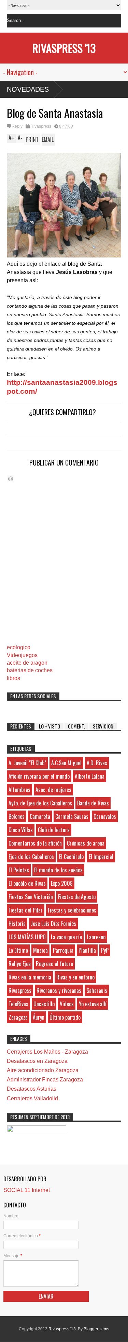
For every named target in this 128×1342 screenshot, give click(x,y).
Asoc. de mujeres (53, 789)
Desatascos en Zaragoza (37, 1061)
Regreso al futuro (54, 964)
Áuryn (38, 1017)
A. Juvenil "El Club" (27, 763)
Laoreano (96, 937)
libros (13, 678)
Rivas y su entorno (75, 977)
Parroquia (63, 950)
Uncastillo (44, 1004)
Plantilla (87, 950)
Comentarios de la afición (35, 843)
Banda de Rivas (93, 803)
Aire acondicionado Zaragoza (43, 1070)
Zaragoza (18, 1017)
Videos (67, 1004)
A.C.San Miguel (66, 763)
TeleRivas (18, 1004)
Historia (17, 923)
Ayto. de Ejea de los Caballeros (40, 803)
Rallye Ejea (20, 964)
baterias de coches (30, 670)
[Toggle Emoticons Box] (10, 478)
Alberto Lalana (89, 776)
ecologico (18, 647)
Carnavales (105, 816)
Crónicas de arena (85, 843)
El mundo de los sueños (58, 870)
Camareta (40, 816)
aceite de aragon (27, 663)
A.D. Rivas (97, 763)
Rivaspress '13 (64, 48)
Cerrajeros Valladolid (32, 1098)
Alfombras (19, 789)
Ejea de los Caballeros (31, 856)
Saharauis (96, 990)
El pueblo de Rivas (27, 883)
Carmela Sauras (71, 816)
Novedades (28, 89)
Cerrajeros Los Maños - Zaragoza (47, 1052)
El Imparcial (101, 856)
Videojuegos (22, 655)
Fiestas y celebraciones (72, 910)
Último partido (65, 1017)
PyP (105, 950)
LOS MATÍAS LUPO (27, 937)
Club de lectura (54, 830)
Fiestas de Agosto (77, 897)
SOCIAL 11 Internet (26, 1190)
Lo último (18, 950)
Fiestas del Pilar (26, 910)
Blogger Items (96, 1329)
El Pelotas (19, 870)
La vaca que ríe (66, 937)
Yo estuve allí (92, 1004)
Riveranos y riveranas (59, 990)
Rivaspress (40, 126)
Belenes (17, 816)
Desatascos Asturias (31, 1089)
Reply (17, 126)
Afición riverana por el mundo (39, 776)
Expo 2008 (62, 883)
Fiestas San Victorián (31, 897)
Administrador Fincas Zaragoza (45, 1079)
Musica (40, 950)
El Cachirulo (71, 856)
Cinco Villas (21, 830)
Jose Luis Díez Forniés (53, 923)
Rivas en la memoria (30, 977)
